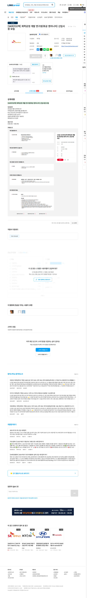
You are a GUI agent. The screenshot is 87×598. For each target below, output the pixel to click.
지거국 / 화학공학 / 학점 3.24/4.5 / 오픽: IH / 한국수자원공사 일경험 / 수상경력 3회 (32, 393)
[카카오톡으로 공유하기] (51, 49)
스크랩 (76, 5)
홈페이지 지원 (36, 56)
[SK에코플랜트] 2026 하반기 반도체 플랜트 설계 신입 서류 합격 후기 (28, 454)
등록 (74, 493)
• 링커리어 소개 (11, 572)
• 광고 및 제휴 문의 (23, 572)
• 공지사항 (10, 574)
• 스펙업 (75, 572)
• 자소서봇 (55, 577)
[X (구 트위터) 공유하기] (41, 49)
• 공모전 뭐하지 (76, 576)
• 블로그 (65, 574)
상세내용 (16, 91)
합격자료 (51, 91)
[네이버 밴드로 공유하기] (47, 49)
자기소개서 (44, 12)
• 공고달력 (66, 572)
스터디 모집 (34, 91)
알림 (70, 5)
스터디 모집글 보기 (42, 354)
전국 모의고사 (58, 17)
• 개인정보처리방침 (36, 574)
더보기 (75, 374)
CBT (31, 11)
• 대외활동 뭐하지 (76, 574)
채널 (59, 12)
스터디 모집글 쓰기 (42, 350)
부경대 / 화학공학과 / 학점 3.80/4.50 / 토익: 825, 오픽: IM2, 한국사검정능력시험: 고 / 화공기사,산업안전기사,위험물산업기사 (43, 380)
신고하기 (75, 223)
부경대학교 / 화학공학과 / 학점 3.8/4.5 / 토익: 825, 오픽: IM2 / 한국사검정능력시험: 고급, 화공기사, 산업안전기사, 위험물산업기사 (43, 406)
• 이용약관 (34, 572)
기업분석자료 (31, 17)
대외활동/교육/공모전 (22, 12)
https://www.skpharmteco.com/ (69, 46)
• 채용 (9, 576)
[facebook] (38, 49)
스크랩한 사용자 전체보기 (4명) (56, 57)
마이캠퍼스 (65, 12)
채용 (16, 17)
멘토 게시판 (52, 12)
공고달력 (39, 17)
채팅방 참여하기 (35, 64)
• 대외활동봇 (55, 572)
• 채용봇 (54, 576)
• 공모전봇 (55, 574)
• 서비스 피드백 (22, 576)
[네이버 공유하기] (44, 49)
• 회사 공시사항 (11, 577)
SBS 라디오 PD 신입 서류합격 (18, 430)
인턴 (12, 17)
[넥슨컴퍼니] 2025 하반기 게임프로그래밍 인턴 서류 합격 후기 (27, 441)
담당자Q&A (69, 91)
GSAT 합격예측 (48, 17)
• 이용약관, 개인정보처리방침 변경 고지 (40, 576)
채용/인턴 (11, 12)
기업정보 (22, 17)
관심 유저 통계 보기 (69, 55)
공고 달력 (64, 5)
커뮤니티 (36, 12)
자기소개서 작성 (47, 81)
